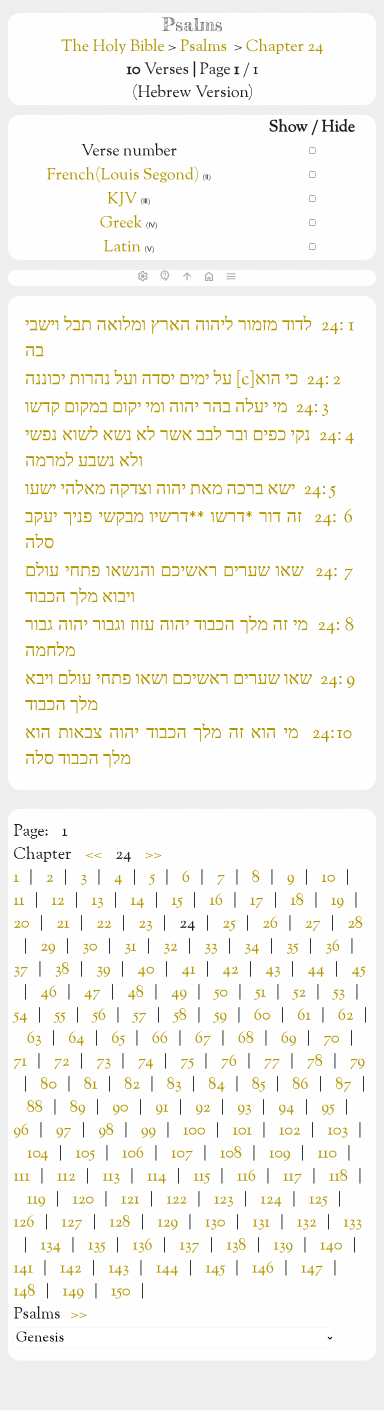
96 (21, 1130)
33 (211, 946)
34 (252, 946)
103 (338, 1130)
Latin (122, 247)
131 (261, 1222)
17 (257, 900)
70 (332, 1038)
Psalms (203, 46)
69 (288, 1038)
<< (93, 854)
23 (145, 923)
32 (171, 946)
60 (262, 1015)
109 (279, 1153)
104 (37, 1153)
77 (272, 1061)
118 (338, 1176)
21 (63, 923)
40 (146, 969)
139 (283, 1245)
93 (245, 1107)
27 (312, 923)
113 (111, 1176)
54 (21, 1015)
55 (60, 1015)
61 (304, 1015)
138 (236, 1245)
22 (104, 923)
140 (331, 1245)
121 (130, 1199)
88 (35, 1107)
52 (299, 992)
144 (167, 1268)
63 (34, 1038)
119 (36, 1199)
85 (259, 1084)
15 (177, 900)
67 (203, 1038)
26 (270, 923)
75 (187, 1061)
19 (337, 900)
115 (202, 1176)
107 (182, 1153)
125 (318, 1199)
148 (25, 1291)
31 (130, 946)
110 (327, 1153)
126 (24, 1222)
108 (231, 1153)
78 (315, 1061)
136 (142, 1245)
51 (260, 992)
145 (215, 1268)
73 (103, 1061)
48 (136, 992)
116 (246, 1176)
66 (160, 1038)
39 (103, 969)
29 (48, 946)
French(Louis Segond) (124, 175)
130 (215, 1222)
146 (263, 1268)
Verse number (129, 151)
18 (297, 900)
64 (76, 1038)
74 (146, 1061)
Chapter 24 (285, 46)
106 (133, 1153)
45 (359, 969)
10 (329, 877)
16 (216, 900)
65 (118, 1038)
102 (289, 1130)
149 (73, 1291)
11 (19, 900)
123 (224, 1199)
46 (48, 992)
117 (292, 1176)
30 (90, 946)
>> (153, 854)
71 (20, 1061)
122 (176, 1199)
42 (230, 969)
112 (66, 1176)
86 (300, 1084)
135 (97, 1245)
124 (271, 1199)
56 (99, 1015)
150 (120, 1291)
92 (203, 1107)
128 (120, 1222)
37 (21, 969)
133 (353, 1222)
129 (168, 1222)
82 (132, 1084)
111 (22, 1176)
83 (174, 1084)
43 (273, 969)
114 (156, 1176)
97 (64, 1130)
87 (344, 1084)
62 (346, 1015)
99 (148, 1130)
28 (355, 923)
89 (78, 1107)
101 (242, 1130)
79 (357, 1061)
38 (62, 969)
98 (106, 1130)
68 (246, 1038)
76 (229, 1061)
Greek (121, 223)
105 (85, 1153)
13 (98, 900)
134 (50, 1245)
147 (312, 1268)
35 (292, 946)
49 (179, 992)
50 (221, 992)
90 (120, 1107)
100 (194, 1130)
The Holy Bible (114, 46)
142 (71, 1268)
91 (162, 1107)
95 (328, 1107)
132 (306, 1222)
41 (189, 969)
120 (83, 1199)
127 (72, 1222)
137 (190, 1245)
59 (220, 1015)
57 (139, 1015)
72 (62, 1061)
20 (22, 923)
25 (229, 923)
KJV (122, 199)
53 (339, 992)
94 (286, 1107)
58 (180, 1015)
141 (23, 1268)
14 (137, 900)
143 (118, 1268)
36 (333, 946)
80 (48, 1084)
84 (216, 1084)
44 (316, 969)
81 (91, 1084)
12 (58, 900)
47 (92, 992)
